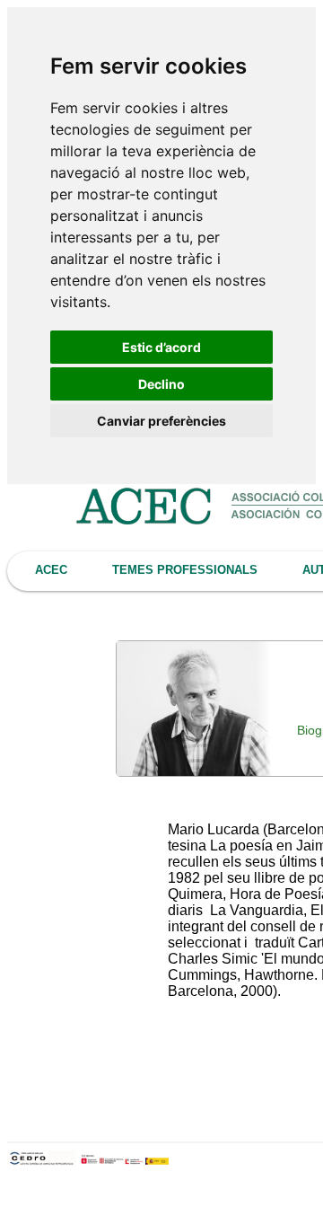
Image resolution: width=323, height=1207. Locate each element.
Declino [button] (161, 384)
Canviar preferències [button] (161, 420)
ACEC (51, 570)
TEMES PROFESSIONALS (185, 570)
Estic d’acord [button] (161, 347)
